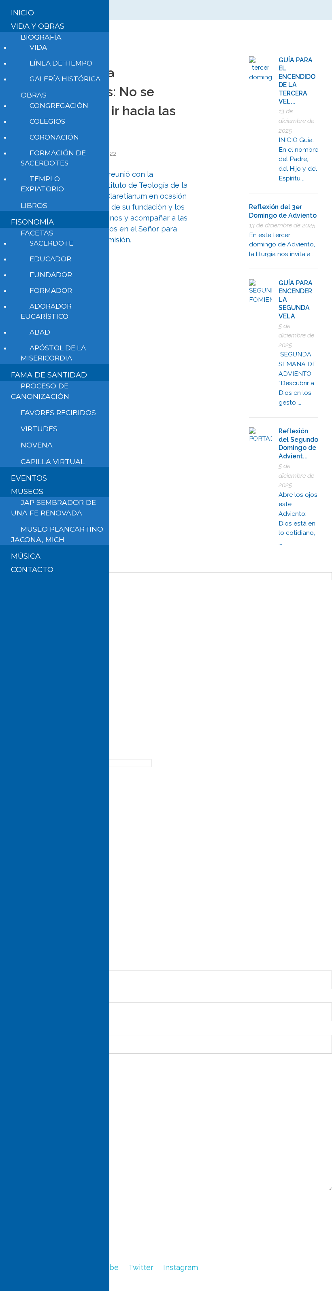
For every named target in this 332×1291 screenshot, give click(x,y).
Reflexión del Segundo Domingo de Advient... (298, 443)
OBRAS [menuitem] (34, 95)
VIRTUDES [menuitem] (39, 428)
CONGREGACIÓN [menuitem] (59, 106)
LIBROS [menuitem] (34, 205)
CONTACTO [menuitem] (32, 569)
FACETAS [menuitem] (37, 233)
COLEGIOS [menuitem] (47, 121)
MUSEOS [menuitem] (27, 491)
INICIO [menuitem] (22, 12)
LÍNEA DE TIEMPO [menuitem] (61, 63)
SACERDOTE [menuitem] (51, 243)
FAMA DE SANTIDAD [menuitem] (49, 375)
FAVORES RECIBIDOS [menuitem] (58, 412)
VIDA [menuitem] (38, 47)
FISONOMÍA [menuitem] (32, 222)
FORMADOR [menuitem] (51, 290)
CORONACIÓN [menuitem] (54, 137)
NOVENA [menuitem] (37, 445)
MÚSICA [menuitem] (25, 556)
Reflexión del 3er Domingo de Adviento (283, 211)
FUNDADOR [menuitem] (51, 275)
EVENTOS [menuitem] (29, 478)
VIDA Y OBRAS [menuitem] (37, 26)
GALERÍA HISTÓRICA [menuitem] (65, 79)
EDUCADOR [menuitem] (50, 259)
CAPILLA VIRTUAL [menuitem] (53, 461)
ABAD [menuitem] (40, 332)
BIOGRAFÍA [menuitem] (41, 37)
